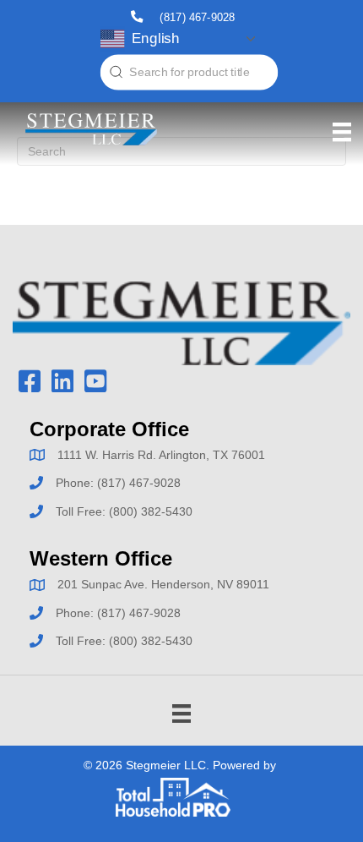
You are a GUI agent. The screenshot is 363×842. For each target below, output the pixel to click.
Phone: (76, 482)
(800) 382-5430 (150, 511)
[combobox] (189, 72)
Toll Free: (82, 511)
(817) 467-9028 (197, 17)
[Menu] (342, 132)
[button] (29, 381)
